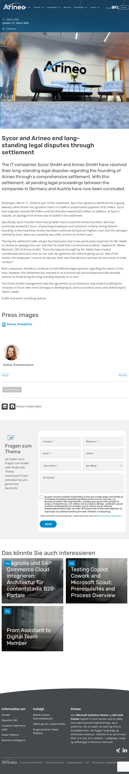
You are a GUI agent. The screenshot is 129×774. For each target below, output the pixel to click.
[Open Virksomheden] (86, 7)
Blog (7, 563)
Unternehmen (12, 389)
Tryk (87, 762)
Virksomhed (49, 465)
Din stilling (91, 465)
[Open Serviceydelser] (59, 7)
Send (48, 524)
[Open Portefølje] (29, 7)
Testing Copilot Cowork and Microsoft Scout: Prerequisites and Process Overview (93, 582)
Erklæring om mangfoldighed (105, 762)
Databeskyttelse (74, 762)
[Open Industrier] (42, 7)
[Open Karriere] (98, 7)
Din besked (48, 477)
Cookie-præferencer (54, 762)
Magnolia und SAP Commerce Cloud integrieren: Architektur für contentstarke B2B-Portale (31, 579)
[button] (5, 407)
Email (46, 453)
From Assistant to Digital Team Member (29, 636)
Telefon (89, 453)
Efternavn (91, 441)
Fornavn (47, 441)
